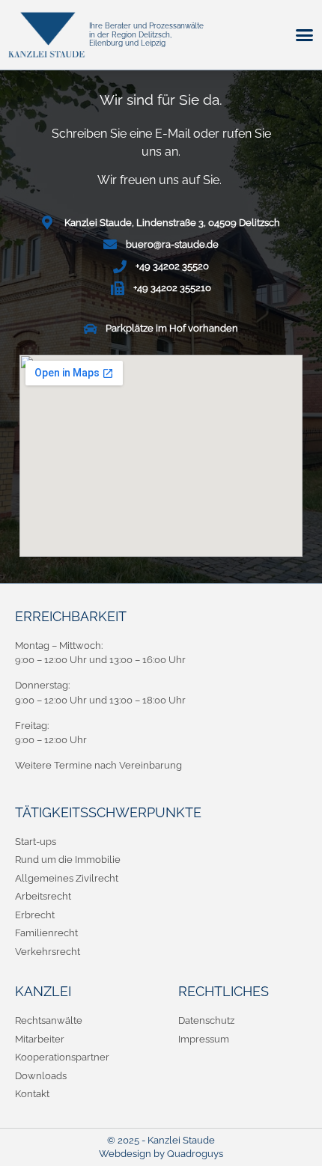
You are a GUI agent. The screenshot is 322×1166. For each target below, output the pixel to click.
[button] (304, 35)
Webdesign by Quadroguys (161, 1153)
